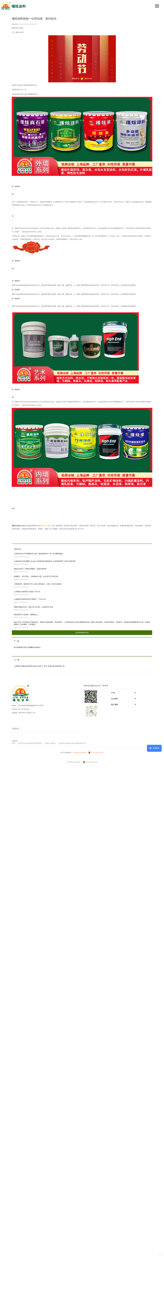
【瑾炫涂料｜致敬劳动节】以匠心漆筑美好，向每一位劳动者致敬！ (38, 584)
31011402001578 (97, 752)
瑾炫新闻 (15, 24)
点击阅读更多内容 (82, 633)
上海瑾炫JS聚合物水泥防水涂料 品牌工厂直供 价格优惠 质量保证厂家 (39, 666)
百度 (13, 743)
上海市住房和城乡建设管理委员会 (29, 743)
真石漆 (42, 526)
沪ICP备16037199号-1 (80, 752)
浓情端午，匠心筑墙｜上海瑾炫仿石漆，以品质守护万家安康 (36, 576)
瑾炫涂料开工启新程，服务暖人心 (26, 614)
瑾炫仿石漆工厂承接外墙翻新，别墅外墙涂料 (30, 569)
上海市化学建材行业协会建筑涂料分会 (72, 743)
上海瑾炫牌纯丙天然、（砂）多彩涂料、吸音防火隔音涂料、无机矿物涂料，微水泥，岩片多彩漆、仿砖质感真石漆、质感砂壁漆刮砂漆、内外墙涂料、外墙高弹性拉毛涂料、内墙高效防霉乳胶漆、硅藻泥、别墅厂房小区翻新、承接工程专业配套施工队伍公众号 (81, 527)
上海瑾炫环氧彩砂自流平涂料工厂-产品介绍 (30, 599)
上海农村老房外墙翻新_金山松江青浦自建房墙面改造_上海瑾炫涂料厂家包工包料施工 (45, 561)
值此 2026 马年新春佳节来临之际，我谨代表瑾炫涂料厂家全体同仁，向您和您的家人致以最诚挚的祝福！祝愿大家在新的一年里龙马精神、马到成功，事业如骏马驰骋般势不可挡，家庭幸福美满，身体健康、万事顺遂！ (82, 623)
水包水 (48, 526)
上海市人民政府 (50, 743)
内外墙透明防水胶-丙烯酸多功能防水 (27, 647)
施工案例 (123, 704)
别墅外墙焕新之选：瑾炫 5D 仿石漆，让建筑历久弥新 (33, 607)
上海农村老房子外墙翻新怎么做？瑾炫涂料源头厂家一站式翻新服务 (38, 554)
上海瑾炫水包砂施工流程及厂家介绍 (27, 592)
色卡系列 (123, 698)
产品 (123, 692)
